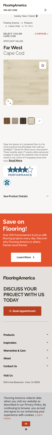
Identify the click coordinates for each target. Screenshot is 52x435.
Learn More (24, 257)
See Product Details (15, 196)
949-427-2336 (10, 10)
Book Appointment (24, 311)
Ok (26, 424)
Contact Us (10, 366)
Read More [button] (15, 160)
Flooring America (11, 23)
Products (28, 23)
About (7, 358)
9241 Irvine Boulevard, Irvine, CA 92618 (21, 382)
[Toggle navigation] (46, 10)
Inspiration (9, 342)
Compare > (42, 34)
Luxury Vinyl (14, 26)
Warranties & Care (14, 350)
